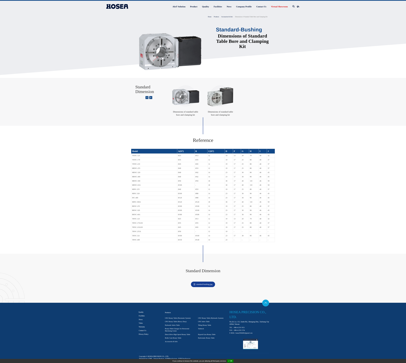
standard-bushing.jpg (204, 284)
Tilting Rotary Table (204, 325)
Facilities (218, 6)
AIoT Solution (179, 6)
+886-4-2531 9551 (239, 327)
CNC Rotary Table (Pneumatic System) (178, 318)
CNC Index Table (204, 321)
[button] (146, 97)
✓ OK (230, 361)
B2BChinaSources (184, 358)
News (229, 6)
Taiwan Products (158, 358)
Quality (205, 6)
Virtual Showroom (279, 6)
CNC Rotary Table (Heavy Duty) (176, 321)
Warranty (142, 327)
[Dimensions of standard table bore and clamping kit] (170, 49)
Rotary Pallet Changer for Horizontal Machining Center (177, 330)
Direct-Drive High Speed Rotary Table (177, 334)
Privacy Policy (143, 334)
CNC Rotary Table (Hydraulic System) (210, 318)
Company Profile (244, 6)
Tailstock (201, 328)
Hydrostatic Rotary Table (206, 338)
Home (209, 17)
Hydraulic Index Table (172, 325)
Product (193, 6)
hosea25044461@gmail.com (244, 333)
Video (141, 323)
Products (216, 17)
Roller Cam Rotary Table (173, 338)
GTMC (150, 358)
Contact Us (261, 6)
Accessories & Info (227, 17)
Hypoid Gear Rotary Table (206, 334)
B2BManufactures (171, 358)
